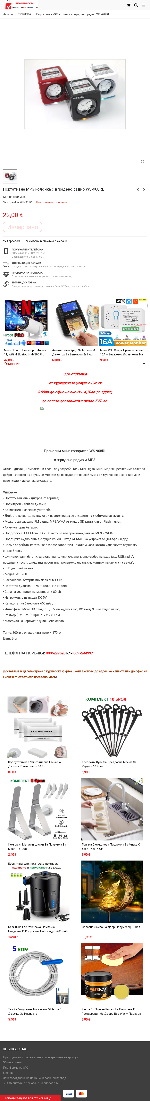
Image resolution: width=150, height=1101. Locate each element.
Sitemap (8, 1072)
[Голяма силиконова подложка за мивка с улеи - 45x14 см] (112, 809)
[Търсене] (136, 5)
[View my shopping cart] (128, 5)
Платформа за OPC (16, 1067)
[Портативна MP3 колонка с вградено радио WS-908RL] (142, 161)
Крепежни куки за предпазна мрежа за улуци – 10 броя (109, 764)
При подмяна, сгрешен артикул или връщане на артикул (40, 1057)
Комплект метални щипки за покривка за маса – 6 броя (37, 847)
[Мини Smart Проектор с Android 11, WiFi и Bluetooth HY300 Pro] (27, 322)
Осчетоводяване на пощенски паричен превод (34, 1078)
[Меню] (143, 5)
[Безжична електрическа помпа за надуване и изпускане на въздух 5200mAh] (38, 892)
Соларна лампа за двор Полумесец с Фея (111, 927)
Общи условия (12, 1062)
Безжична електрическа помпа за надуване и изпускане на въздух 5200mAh (38, 929)
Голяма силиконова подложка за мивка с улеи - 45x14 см (111, 847)
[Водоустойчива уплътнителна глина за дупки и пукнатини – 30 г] (38, 727)
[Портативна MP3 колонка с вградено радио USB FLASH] (138, 190)
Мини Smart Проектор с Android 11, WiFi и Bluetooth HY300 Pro (25, 352)
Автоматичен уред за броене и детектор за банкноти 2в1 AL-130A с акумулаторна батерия (73, 354)
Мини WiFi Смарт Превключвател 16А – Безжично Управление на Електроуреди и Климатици (122, 354)
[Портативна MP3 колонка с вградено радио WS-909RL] (144, 190)
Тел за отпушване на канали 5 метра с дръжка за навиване (35, 1012)
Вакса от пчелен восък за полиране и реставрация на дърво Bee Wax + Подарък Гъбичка (111, 1014)
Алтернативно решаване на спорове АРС (34, 1083)
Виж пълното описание (52, 202)
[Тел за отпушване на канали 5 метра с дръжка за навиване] (38, 974)
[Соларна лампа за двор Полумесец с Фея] (112, 892)
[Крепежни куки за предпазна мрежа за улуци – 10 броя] (112, 727)
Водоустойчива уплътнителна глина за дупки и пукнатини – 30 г (34, 764)
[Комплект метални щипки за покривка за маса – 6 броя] (38, 809)
